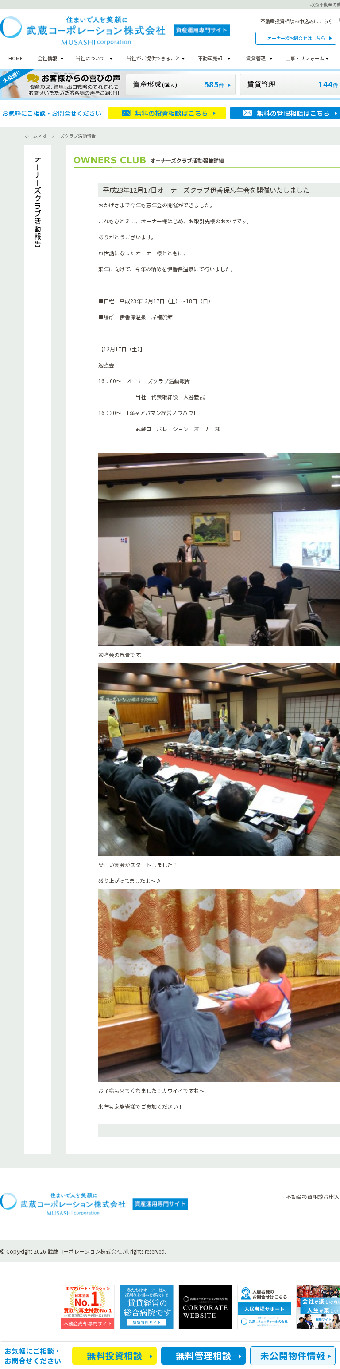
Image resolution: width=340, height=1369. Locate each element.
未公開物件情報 (292, 1355)
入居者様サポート (264, 1307)
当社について (90, 58)
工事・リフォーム (305, 58)
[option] (87, 1307)
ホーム (31, 135)
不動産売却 (210, 58)
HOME (15, 58)
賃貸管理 (256, 58)
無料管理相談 (204, 1355)
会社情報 (47, 58)
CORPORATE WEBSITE (205, 1307)
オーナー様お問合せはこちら (296, 38)
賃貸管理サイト (147, 1307)
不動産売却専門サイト (88, 1307)
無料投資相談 (115, 1355)
